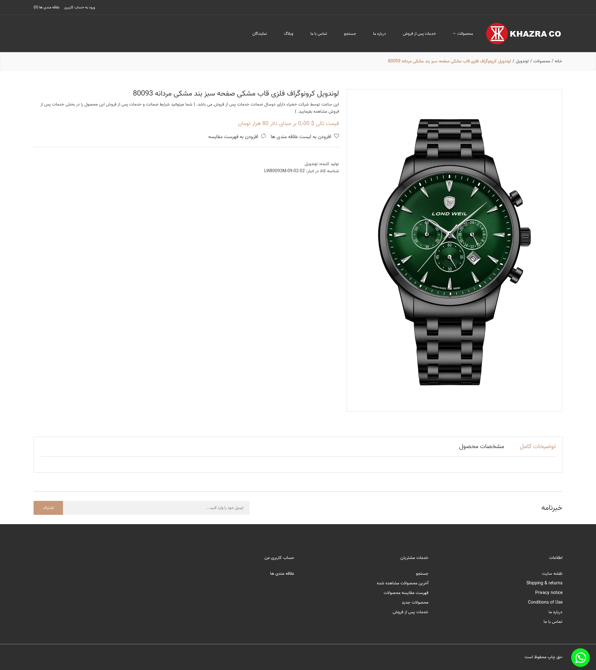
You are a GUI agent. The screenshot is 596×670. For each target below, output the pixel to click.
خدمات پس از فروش (419, 33)
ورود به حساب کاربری (79, 7)
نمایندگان (259, 33)
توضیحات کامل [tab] (538, 447)
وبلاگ (288, 33)
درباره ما (379, 33)
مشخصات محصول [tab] (481, 447)
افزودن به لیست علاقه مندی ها (301, 137)
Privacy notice (548, 592)
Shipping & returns (544, 583)
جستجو (350, 33)
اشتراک (48, 508)
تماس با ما (318, 33)
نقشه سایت (552, 573)
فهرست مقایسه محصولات (406, 592)
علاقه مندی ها (282, 573)
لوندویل (311, 164)
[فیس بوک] (580, 657)
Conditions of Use (545, 602)
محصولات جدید (415, 602)
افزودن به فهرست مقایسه (234, 137)
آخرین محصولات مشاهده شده (402, 583)
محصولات (464, 33)
